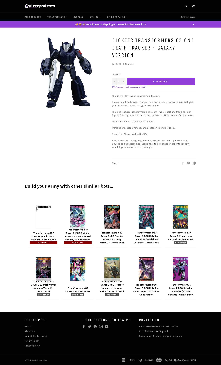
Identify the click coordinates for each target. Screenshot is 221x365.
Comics (94, 17)
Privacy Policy (32, 345)
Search (28, 326)
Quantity (116, 74)
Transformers (56, 17)
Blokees (78, 17)
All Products (33, 17)
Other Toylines (116, 17)
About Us (30, 331)
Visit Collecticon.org (36, 336)
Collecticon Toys (39, 360)
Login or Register (188, 17)
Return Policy (32, 340)
